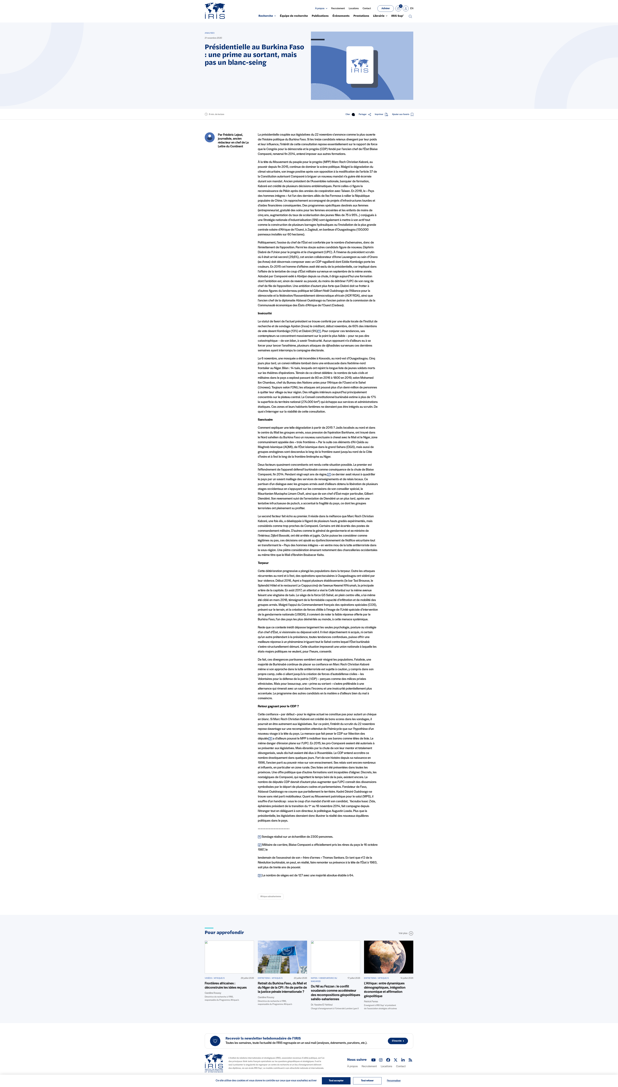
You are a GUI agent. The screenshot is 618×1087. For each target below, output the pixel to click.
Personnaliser (394, 1080)
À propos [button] (319, 8)
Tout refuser (367, 1080)
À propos (352, 1066)
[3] (270, 738)
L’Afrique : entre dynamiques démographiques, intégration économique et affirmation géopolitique (384, 990)
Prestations (361, 16)
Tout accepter (336, 1080)
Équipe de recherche (294, 16)
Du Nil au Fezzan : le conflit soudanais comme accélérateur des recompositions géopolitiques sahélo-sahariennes (335, 993)
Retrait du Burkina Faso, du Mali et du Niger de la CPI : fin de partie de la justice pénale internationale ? (282, 988)
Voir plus (403, 933)
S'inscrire (397, 1041)
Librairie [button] (378, 16)
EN (411, 8)
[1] (319, 331)
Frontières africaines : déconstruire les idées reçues (226, 986)
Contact (367, 8)
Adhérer (385, 8)
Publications (320, 16)
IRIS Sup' (397, 16)
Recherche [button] (265, 16)
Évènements (341, 16)
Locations (354, 8)
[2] (329, 474)
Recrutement (338, 8)
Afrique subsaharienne (270, 896)
